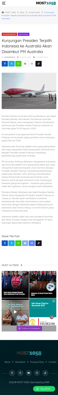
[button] (44, 389)
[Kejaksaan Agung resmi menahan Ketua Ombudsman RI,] (15, 284)
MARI (46, 382)
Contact (52, 362)
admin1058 (10, 57)
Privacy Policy (37, 362)
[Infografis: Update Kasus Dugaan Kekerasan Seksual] (42, 311)
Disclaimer (20, 362)
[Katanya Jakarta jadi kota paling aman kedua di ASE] (15, 311)
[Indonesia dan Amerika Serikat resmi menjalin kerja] (42, 284)
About (7, 362)
